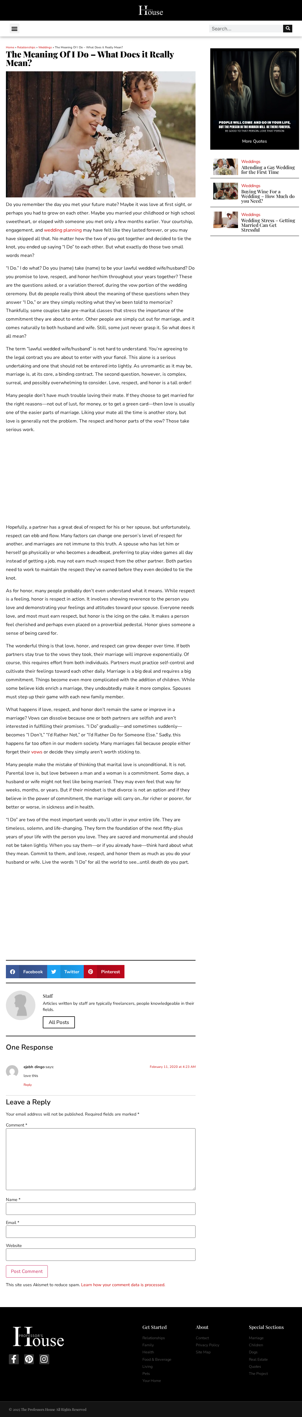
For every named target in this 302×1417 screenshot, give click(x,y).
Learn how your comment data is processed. (123, 1285)
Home (10, 47)
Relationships (26, 47)
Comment (16, 1125)
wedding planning (63, 230)
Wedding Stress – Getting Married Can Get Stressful (268, 225)
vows (36, 752)
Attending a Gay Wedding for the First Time (268, 169)
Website (14, 1245)
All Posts (59, 1022)
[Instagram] (44, 1359)
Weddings (45, 47)
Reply (28, 1085)
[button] (14, 28)
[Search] (287, 28)
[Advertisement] (101, 479)
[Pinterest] (29, 1359)
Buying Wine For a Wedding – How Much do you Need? (268, 196)
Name (13, 1199)
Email (12, 1222)
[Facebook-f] (14, 1359)
